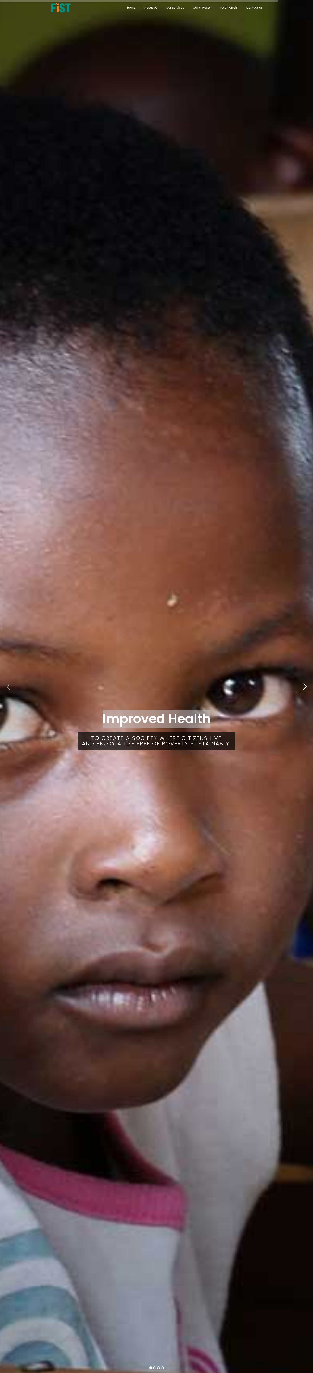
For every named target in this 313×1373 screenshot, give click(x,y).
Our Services (175, 7)
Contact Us (254, 7)
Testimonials (228, 7)
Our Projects (202, 7)
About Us (150, 7)
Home (131, 7)
